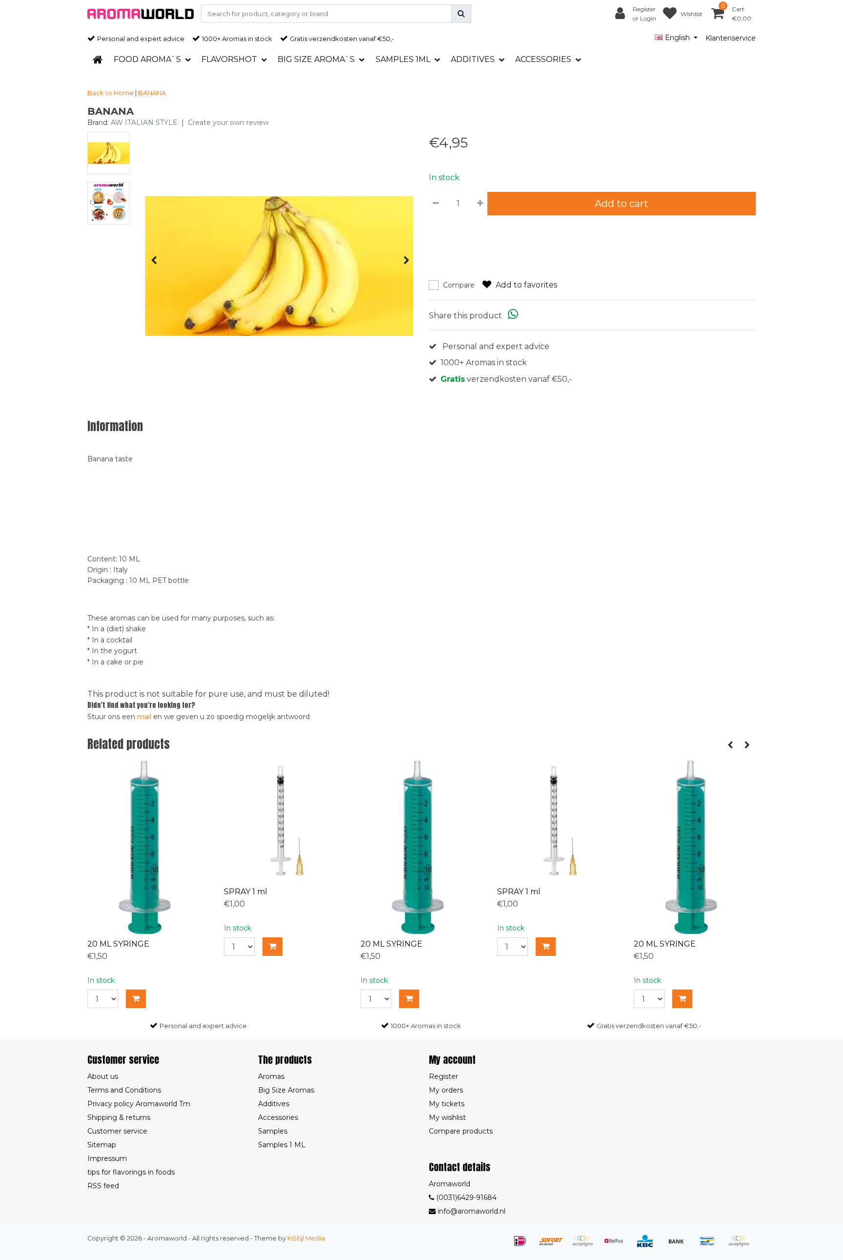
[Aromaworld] (140, 14)
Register (443, 1076)
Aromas (271, 1076)
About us (102, 1076)
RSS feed (103, 1185)
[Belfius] (617, 1245)
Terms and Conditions (124, 1090)
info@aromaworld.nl (471, 1211)
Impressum (107, 1158)
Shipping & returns (118, 1117)
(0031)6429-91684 (465, 1197)
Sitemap (101, 1144)
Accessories (278, 1117)
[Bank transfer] (679, 1245)
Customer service (117, 1131)
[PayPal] (741, 1245)
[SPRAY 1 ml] (285, 821)
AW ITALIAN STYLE (144, 122)
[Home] (97, 59)
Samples (272, 1131)
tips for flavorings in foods (131, 1172)
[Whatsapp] (513, 315)
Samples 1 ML (281, 1144)
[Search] (461, 14)
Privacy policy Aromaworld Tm (138, 1103)
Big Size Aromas (286, 1090)
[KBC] (648, 1245)
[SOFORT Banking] (554, 1245)
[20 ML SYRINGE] (148, 847)
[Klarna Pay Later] (586, 1245)
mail (144, 716)
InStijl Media (306, 1238)
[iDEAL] (523, 1245)
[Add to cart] (136, 999)
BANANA (152, 93)
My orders (446, 1090)
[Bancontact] (710, 1245)
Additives (273, 1103)
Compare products (461, 1131)
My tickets (446, 1103)
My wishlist (447, 1117)
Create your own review (228, 122)
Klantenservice (730, 38)
